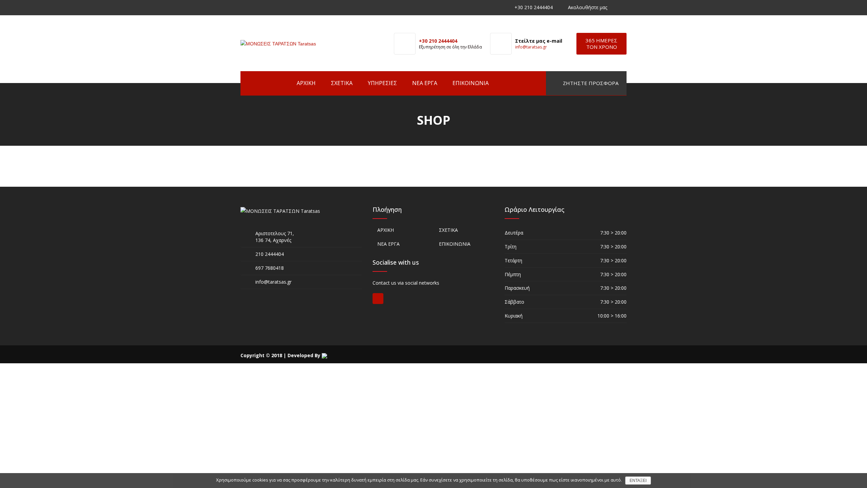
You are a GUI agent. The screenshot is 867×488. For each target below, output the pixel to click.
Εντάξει (638, 480)
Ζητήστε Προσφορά (590, 83)
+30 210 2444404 (533, 7)
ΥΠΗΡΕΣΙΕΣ (382, 83)
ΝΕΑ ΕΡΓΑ (424, 83)
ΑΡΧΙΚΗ (306, 83)
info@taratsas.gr (531, 47)
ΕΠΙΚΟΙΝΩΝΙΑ (470, 83)
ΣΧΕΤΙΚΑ (342, 83)
